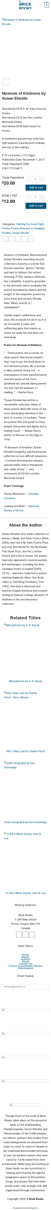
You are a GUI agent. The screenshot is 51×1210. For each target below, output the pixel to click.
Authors (25, 959)
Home (25, 954)
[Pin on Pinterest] (24, 238)
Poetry (6, 228)
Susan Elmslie (20, 232)
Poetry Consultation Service (25, 966)
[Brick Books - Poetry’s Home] (25, 4)
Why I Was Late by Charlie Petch (25, 751)
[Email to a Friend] (18, 238)
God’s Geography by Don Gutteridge (25, 822)
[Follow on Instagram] (25, 934)
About (25, 961)
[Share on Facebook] (5, 238)
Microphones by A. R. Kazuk (25, 681)
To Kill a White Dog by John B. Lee (25, 893)
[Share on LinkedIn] (31, 238)
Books (25, 957)
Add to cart (36, 187)
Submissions (25, 968)
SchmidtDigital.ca (30, 1208)
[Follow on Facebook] (19, 934)
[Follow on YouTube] (32, 934)
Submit (24, 994)
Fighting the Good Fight (30, 224)
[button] (4, 4)
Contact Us (25, 963)
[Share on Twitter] (12, 238)
